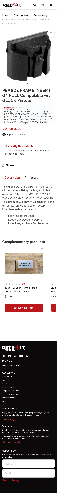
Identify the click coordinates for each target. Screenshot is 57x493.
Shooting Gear (21, 15)
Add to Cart (25, 307)
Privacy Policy (8, 398)
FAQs (4, 384)
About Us (6, 380)
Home (5, 15)
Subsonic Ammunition (12, 365)
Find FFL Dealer (9, 387)
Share (10, 165)
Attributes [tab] (31, 177)
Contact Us (7, 377)
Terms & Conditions (11, 394)
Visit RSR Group (11, 128)
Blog (4, 401)
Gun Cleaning (40, 15)
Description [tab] (12, 177)
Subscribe (8, 480)
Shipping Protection (11, 391)
